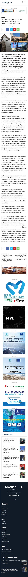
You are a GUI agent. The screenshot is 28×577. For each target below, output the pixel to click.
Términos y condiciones (14, 495)
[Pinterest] (14, 29)
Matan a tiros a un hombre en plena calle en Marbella (10, 439)
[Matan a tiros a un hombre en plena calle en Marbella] (22, 441)
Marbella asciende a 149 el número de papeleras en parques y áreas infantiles (10, 474)
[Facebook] (7, 29)
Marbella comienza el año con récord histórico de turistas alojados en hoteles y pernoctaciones (21, 257)
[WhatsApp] (18, 29)
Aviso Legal (14, 493)
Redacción (5, 26)
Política (3, 17)
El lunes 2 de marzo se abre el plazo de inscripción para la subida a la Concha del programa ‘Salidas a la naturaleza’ (6, 258)
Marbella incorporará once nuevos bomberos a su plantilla (10, 465)
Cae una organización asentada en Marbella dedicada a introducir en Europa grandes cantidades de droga (11, 457)
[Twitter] (11, 29)
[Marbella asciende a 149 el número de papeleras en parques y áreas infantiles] (22, 475)
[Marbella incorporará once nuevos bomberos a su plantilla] (22, 467)
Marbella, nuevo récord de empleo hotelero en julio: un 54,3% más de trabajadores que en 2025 (10, 448)
